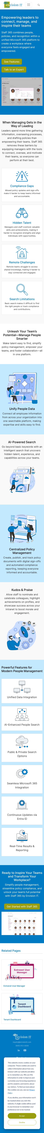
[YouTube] (25, 1050)
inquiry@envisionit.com (22, 1042)
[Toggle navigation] (28, 4)
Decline (22, 1122)
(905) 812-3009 (22, 1046)
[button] (39, 4)
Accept (22, 1116)
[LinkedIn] (19, 1050)
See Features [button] (11, 61)
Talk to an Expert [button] (14, 69)
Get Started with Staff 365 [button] (22, 906)
